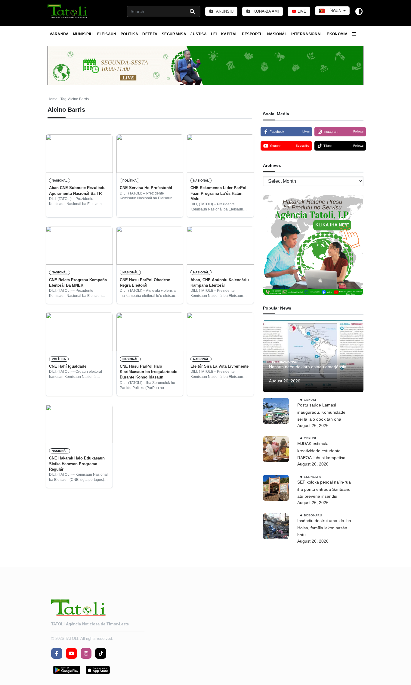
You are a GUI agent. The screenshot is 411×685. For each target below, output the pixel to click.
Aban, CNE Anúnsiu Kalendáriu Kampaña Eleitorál (219, 283)
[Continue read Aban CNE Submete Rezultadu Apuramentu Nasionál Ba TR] (79, 153)
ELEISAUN (106, 34)
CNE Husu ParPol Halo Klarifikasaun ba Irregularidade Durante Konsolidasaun (148, 372)
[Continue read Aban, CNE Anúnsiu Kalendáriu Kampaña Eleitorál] (220, 245)
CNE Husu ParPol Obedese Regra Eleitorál (145, 283)
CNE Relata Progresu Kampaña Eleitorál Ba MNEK (78, 283)
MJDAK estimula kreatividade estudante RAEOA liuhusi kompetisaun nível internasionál (323, 451)
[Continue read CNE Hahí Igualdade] (79, 332)
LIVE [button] (301, 11)
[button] (68, 11)
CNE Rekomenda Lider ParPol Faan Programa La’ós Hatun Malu (218, 193)
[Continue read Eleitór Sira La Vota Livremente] (220, 332)
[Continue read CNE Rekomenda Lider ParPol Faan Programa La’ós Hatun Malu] (220, 153)
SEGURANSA (174, 34)
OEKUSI (310, 399)
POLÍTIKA (129, 34)
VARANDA (59, 34)
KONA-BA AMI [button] (265, 11)
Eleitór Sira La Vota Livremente (219, 366)
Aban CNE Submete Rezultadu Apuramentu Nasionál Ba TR (77, 190)
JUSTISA (198, 34)
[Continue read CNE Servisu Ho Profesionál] (150, 153)
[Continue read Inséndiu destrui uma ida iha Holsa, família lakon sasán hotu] (276, 526)
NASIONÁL (277, 34)
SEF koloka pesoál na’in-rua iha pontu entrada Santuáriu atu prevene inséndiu (324, 489)
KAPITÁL (229, 34)
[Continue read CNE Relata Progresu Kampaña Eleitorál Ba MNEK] (79, 245)
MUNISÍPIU (83, 34)
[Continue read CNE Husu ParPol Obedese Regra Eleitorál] (150, 245)
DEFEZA (149, 34)
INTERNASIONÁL (307, 34)
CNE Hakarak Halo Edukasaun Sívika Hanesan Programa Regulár (77, 464)
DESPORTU (252, 34)
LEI (214, 34)
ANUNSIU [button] (224, 11)
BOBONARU (313, 515)
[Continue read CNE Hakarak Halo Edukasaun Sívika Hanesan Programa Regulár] (79, 424)
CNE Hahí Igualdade (67, 366)
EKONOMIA (337, 34)
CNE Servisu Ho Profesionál (146, 187)
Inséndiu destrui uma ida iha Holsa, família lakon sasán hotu (324, 527)
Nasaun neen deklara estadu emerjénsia (307, 366)
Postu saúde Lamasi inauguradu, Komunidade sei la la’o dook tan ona (321, 412)
